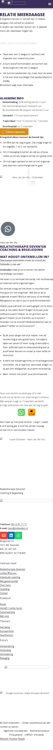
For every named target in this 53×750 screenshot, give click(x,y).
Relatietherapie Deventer (12, 569)
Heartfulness (6, 635)
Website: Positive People (12, 738)
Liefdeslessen (8, 573)
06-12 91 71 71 (19, 524)
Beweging (4, 658)
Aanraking (5, 627)
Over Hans (5, 585)
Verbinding (5, 650)
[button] (49, 4)
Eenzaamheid (7, 631)
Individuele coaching (10, 577)
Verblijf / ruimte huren (11, 608)
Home (3, 43)
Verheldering (6, 654)
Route (3, 604)
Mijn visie (4, 616)
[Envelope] (3, 535)
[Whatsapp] (18, 535)
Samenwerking (7, 612)
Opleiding (4, 589)
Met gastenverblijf (9, 581)
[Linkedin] (11, 535)
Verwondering (7, 646)
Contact (4, 593)
